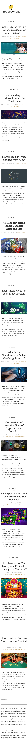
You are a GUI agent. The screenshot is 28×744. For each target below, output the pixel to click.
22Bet (22, 719)
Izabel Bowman (21, 36)
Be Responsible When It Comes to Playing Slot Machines (14, 496)
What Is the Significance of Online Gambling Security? (14, 355)
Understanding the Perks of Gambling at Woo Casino (14, 98)
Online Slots (14, 488)
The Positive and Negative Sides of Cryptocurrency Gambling (14, 427)
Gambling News (14, 21)
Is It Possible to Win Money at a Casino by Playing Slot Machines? (14, 566)
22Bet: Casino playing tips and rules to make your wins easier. (14, 29)
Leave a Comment (14, 38)
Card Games (14, 632)
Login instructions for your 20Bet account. (14, 292)
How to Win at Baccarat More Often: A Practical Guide (14, 641)
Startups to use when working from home (14, 158)
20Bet (16, 734)
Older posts (4, 699)
